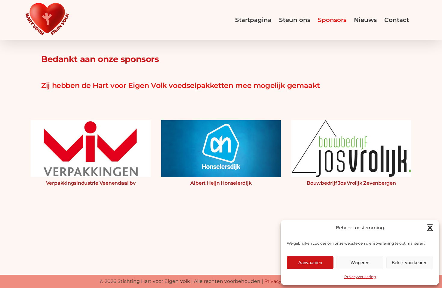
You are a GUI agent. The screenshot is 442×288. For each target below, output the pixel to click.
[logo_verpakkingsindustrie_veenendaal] (91, 120)
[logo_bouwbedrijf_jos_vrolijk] (351, 120)
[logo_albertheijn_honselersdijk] (221, 120)
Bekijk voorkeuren (409, 262)
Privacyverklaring (360, 276)
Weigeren (360, 262)
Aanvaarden (310, 262)
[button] (430, 228)
